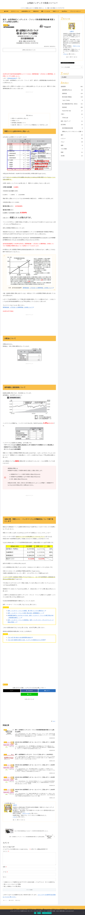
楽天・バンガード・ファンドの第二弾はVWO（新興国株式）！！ (25, 613)
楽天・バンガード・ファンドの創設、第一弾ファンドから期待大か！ (26, 610)
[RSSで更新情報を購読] (24, 820)
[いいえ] (83, 912)
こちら (14, 817)
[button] (81, 67)
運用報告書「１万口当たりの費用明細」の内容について (38, 287)
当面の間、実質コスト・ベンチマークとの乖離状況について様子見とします (30, 124)
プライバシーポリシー (46, 913)
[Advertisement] (29, 62)
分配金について (15, 120)
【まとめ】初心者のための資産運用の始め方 (20, 637)
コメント (6, 851)
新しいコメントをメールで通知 (12, 884)
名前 (5, 866)
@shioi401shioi (12, 78)
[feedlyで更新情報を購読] (22, 820)
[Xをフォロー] (16, 820)
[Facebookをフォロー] (20, 820)
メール (5, 872)
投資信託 (5, 684)
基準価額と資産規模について (19, 122)
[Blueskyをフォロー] (18, 820)
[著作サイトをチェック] (13, 820)
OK (35, 913)
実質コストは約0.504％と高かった (20, 118)
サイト (4, 877)
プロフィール (25, 813)
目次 (27, 115)
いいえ (39, 913)
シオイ (15, 805)
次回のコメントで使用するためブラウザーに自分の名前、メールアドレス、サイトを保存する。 (30, 882)
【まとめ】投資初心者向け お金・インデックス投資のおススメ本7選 (26, 640)
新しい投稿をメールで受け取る (12, 886)
